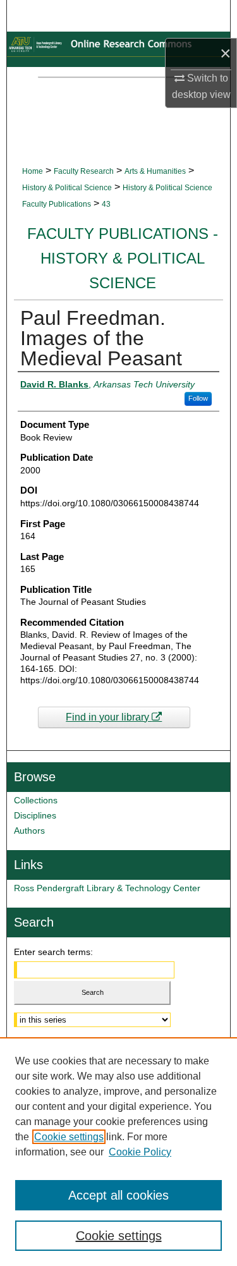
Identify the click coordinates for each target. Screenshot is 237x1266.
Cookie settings (69, 1136)
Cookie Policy (140, 1152)
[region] (118, 1151)
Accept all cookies (118, 1195)
